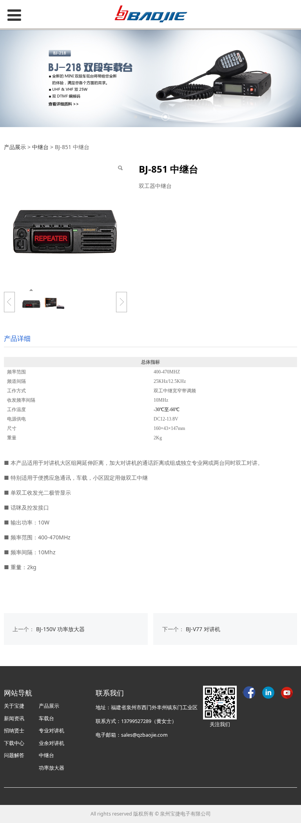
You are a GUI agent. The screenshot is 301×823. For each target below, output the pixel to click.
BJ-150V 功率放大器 (60, 629)
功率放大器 (51, 768)
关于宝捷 (14, 706)
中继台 (40, 147)
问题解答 (14, 755)
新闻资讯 (14, 718)
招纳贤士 (14, 730)
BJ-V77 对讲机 (203, 629)
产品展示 (15, 147)
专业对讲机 (51, 730)
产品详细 (17, 338)
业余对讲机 (51, 743)
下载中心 (14, 743)
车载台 (46, 718)
